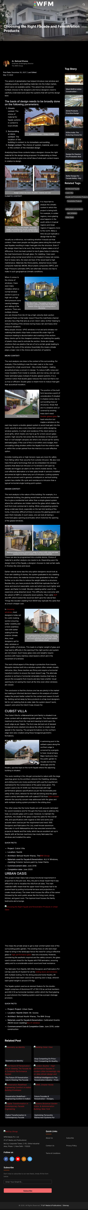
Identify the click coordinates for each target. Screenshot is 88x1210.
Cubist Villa (69, 193)
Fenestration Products (74, 201)
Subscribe (70, 1138)
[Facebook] (6, 1159)
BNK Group (45, 856)
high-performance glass (21, 955)
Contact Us (50, 1146)
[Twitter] (12, 1159)
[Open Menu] (3, 4)
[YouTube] (18, 1159)
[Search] (83, 4)
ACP (55, 595)
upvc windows (72, 213)
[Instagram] (24, 1159)
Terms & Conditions (53, 1153)
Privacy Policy (71, 1146)
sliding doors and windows (46, 972)
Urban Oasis (69, 217)
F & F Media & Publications (51, 1205)
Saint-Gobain (53, 796)
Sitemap (66, 1205)
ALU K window (33, 1023)
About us (49, 1138)
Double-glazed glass (48, 416)
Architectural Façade (72, 189)
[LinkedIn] (30, 1159)
